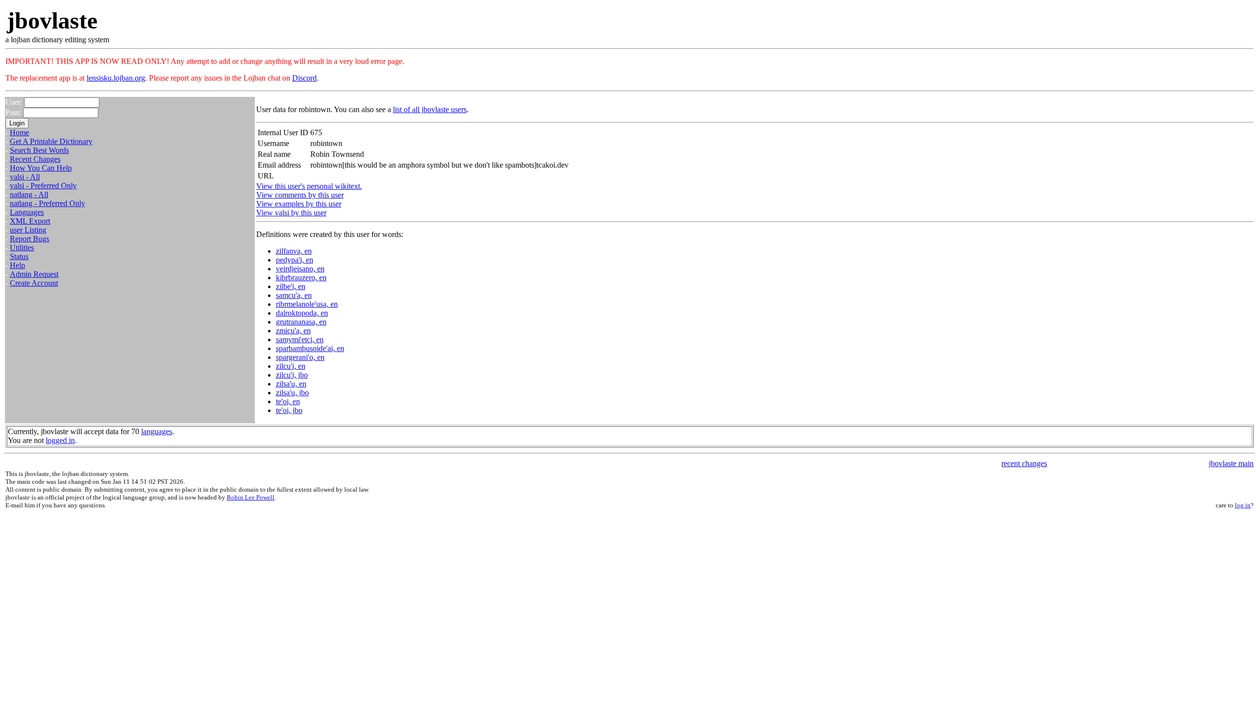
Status (19, 256)
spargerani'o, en (300, 357)
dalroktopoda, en (302, 313)
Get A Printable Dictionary (51, 141)
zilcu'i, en (290, 366)
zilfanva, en (294, 251)
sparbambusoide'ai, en (310, 348)
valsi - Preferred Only (43, 185)
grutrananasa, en (301, 322)
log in (1243, 505)
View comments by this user (300, 195)
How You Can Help (41, 168)
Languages (27, 212)
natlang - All (29, 194)
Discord (304, 78)
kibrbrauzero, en (301, 277)
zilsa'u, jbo (292, 392)
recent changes (1024, 463)
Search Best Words (39, 150)
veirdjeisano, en (300, 269)
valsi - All (25, 177)
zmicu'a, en (293, 330)
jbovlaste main (1231, 463)
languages (156, 431)
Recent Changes (35, 159)
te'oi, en (288, 401)
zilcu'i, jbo (292, 375)
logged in (60, 440)
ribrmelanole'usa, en (307, 304)
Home (19, 132)
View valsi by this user (291, 212)
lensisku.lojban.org (116, 78)
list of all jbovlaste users (430, 109)
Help (17, 265)
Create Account (34, 283)
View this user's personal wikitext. (309, 186)
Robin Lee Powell (250, 497)
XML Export (30, 221)
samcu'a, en (294, 295)
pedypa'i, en (294, 260)
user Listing (28, 230)
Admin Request (34, 274)
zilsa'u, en (291, 384)
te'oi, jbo (289, 410)
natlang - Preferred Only (47, 203)
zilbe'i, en (290, 286)
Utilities (22, 247)
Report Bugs (29, 239)
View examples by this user (298, 204)
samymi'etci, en (300, 339)
